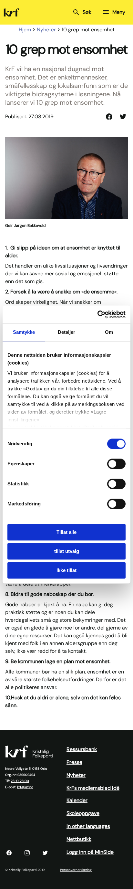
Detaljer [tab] (67, 332)
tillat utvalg (66, 551)
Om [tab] (109, 332)
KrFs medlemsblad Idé (92, 788)
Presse (74, 762)
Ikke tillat (66, 570)
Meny (118, 12)
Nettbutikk (78, 839)
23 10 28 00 (20, 781)
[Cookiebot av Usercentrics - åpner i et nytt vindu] (97, 314)
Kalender (76, 800)
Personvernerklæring (76, 870)
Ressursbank (81, 749)
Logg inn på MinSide (90, 852)
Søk (87, 12)
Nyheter (76, 775)
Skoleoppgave (82, 813)
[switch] (116, 464)
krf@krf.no (25, 787)
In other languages (88, 826)
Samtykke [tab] (24, 332)
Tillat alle (66, 532)
